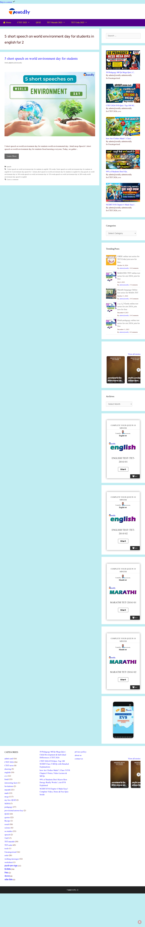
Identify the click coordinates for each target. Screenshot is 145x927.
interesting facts (11, 783)
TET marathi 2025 (54, 22)
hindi (7, 779)
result (7, 824)
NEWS (7, 803)
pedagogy (8, 807)
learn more (12, 156)
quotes (7, 817)
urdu (6, 855)
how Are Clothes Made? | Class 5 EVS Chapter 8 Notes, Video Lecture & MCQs (55, 773)
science (8, 828)
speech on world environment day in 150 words (40, 174)
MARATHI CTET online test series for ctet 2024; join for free (128, 276)
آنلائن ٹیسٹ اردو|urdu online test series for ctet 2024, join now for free (127, 306)
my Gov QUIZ (10, 800)
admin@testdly (124, 268)
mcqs (7, 796)
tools (6, 848)
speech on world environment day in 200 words (71, 174)
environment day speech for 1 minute (25, 172)
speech (9, 167)
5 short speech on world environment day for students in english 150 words (31, 169)
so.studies (8, 831)
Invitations (9, 786)
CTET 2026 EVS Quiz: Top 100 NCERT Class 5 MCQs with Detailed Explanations (54, 764)
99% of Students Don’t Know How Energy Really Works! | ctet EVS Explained (53, 782)
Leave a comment (12, 179)
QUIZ (38, 22)
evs (6, 776)
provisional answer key (14, 810)
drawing (8, 769)
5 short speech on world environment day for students (41, 58)
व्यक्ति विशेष (8, 879)
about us (78, 755)
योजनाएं (7, 876)
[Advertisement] (72, 910)
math (6, 793)
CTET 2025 (22, 22)
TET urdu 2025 (77, 22)
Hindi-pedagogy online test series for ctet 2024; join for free (128, 323)
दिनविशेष (8, 869)
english (7, 772)
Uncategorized (10, 852)
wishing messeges (12, 859)
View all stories (134, 354)
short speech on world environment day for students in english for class (60, 172)
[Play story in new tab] (123, 720)
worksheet (9, 862)
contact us (79, 759)
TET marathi (9, 841)
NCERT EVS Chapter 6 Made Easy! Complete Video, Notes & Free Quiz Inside (54, 792)
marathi (8, 790)
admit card (9, 758)
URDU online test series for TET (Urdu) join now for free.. (128, 259)
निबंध (6, 873)
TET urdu (8, 845)
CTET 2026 (9, 762)
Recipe (7, 821)
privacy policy (80, 752)
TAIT (7, 838)
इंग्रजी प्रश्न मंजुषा (11, 866)
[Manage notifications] (139, 922)
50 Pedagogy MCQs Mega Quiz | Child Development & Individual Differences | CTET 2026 (53, 755)
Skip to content (6, 2)
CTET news (9, 765)
